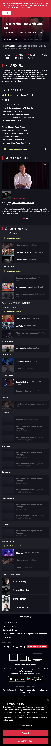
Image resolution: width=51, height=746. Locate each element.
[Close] (48, 700)
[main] (25, 721)
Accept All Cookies (25, 741)
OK (8, 13)
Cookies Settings (25, 725)
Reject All (25, 733)
